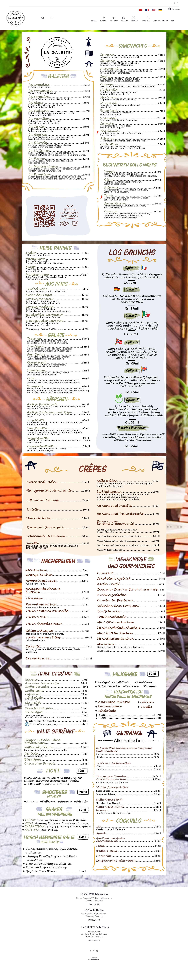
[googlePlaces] (171, 3)
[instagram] (177, 3)
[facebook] (174, 3)
